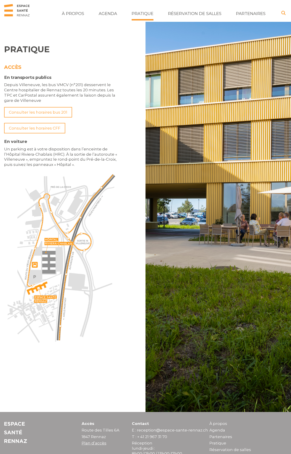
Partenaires (251, 13)
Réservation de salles (194, 13)
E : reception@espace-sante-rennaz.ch (170, 430)
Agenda (108, 13)
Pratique (142, 13)
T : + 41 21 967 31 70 (149, 436)
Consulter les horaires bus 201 (38, 112)
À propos (73, 13)
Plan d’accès (94, 443)
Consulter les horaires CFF (34, 128)
